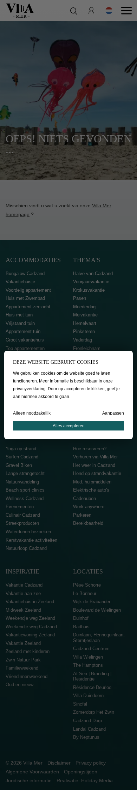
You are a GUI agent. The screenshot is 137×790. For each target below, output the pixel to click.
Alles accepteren (69, 425)
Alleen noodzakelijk (32, 413)
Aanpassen (113, 413)
